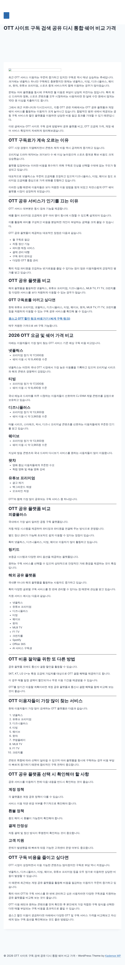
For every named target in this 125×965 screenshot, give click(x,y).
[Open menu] (6, 15)
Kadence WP (113, 955)
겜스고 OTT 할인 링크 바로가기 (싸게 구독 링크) (39, 318)
